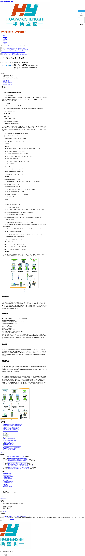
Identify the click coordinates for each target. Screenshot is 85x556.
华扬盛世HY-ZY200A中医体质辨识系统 (11, 447)
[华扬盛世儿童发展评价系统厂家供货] (8, 54)
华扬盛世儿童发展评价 (22, 54)
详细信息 (4, 511)
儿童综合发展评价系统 (18, 50)
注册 (9, 1)
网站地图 (12, 519)
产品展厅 (5, 38)
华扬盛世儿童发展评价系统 (9, 438)
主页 (8, 45)
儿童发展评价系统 (7, 475)
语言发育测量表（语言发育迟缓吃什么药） (17, 458)
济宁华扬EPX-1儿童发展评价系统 (10, 431)
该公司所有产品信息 (7, 82)
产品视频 (5, 39)
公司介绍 (5, 37)
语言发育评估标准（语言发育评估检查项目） (18, 462)
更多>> (2, 452)
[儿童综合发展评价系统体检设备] (7, 52)
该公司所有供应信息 (7, 84)
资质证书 (5, 40)
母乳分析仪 (5, 480)
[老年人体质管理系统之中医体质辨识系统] (9, 49)
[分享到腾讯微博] (9, 65)
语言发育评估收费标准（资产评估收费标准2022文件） (20, 467)
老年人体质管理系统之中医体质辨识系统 (12, 425)
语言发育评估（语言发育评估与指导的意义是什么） (19, 460)
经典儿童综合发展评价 (18, 53)
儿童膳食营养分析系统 (8, 481)
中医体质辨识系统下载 (8, 444)
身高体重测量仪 (6, 477)
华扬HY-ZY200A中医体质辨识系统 (10, 428)
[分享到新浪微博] (8, 65)
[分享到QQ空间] (6, 65)
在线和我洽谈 (3, 498)
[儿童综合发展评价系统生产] (6, 50)
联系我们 (5, 43)
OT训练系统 (5, 485)
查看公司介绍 (6, 80)
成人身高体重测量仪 (7, 478)
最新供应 (14, 516)
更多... (82, 489)
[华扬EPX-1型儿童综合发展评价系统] (8, 48)
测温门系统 (5, 484)
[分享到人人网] (11, 65)
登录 (12, 1)
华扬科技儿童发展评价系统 (9, 449)
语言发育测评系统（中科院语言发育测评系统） (18, 459)
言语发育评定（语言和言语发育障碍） (16, 456)
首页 (4, 35)
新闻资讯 (5, 42)
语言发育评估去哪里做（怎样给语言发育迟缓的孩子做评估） (21, 465)
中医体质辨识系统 (7, 473)
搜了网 (1, 1)
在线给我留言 (3, 496)
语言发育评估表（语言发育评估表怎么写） (17, 463)
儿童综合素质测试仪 (7, 482)
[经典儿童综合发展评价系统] (6, 53)
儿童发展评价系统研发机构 (9, 442)
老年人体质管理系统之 (24, 49)
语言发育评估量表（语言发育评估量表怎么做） (18, 464)
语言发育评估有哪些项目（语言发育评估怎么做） (19, 468)
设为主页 (6, 1)
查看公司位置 (6, 81)
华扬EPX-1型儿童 (21, 48)
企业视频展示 (3, 494)
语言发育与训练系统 (7, 486)
